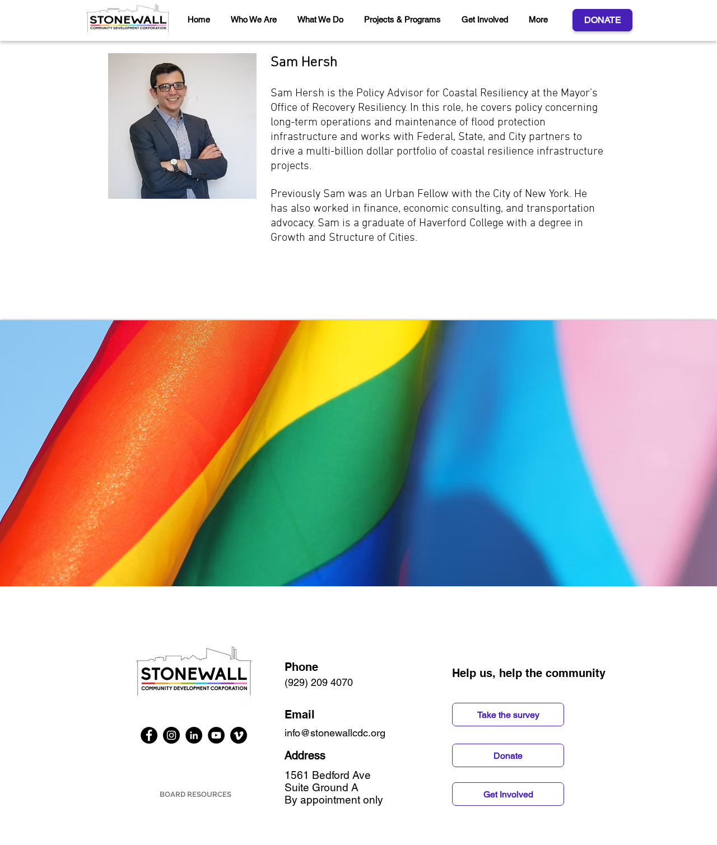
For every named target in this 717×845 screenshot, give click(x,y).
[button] (255, 19)
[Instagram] (171, 735)
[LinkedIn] (193, 735)
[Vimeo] (238, 735)
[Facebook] (149, 735)
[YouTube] (216, 735)
